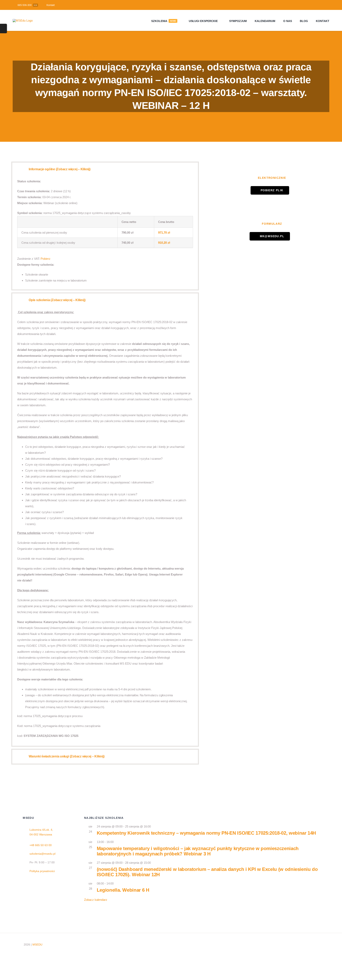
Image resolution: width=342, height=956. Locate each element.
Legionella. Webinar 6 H (123, 890)
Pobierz (45, 258)
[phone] (299, 944)
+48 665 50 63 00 (40, 845)
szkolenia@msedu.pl (42, 853)
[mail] (293, 944)
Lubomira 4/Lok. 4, (41, 829)
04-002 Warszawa (40, 834)
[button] (105, 169)
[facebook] (321, 5)
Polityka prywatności (42, 871)
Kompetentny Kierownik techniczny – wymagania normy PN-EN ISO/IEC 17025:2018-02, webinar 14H (206, 833)
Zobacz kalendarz (95, 899)
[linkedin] (327, 5)
